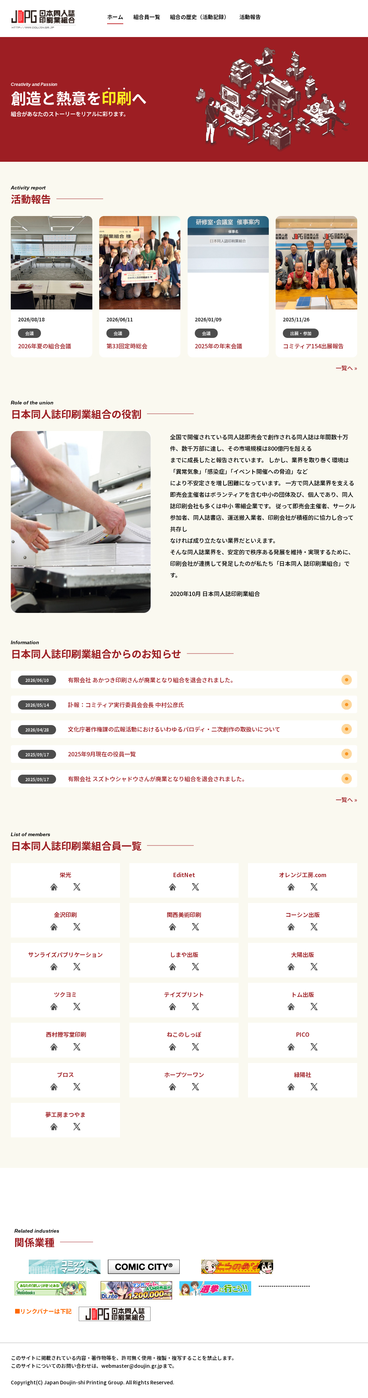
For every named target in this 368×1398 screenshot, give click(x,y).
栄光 (65, 874)
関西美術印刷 (184, 914)
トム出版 (302, 994)
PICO (302, 1034)
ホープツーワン (184, 1074)
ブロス (65, 1074)
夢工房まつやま (65, 1114)
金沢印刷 (65, 914)
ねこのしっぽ (184, 1034)
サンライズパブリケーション (65, 954)
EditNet (184, 874)
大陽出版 (302, 954)
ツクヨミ (65, 994)
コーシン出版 (302, 914)
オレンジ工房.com (302, 874)
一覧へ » (346, 367)
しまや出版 (184, 954)
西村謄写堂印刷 (65, 1034)
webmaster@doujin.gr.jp (131, 1365)
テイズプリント (184, 994)
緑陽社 (302, 1074)
